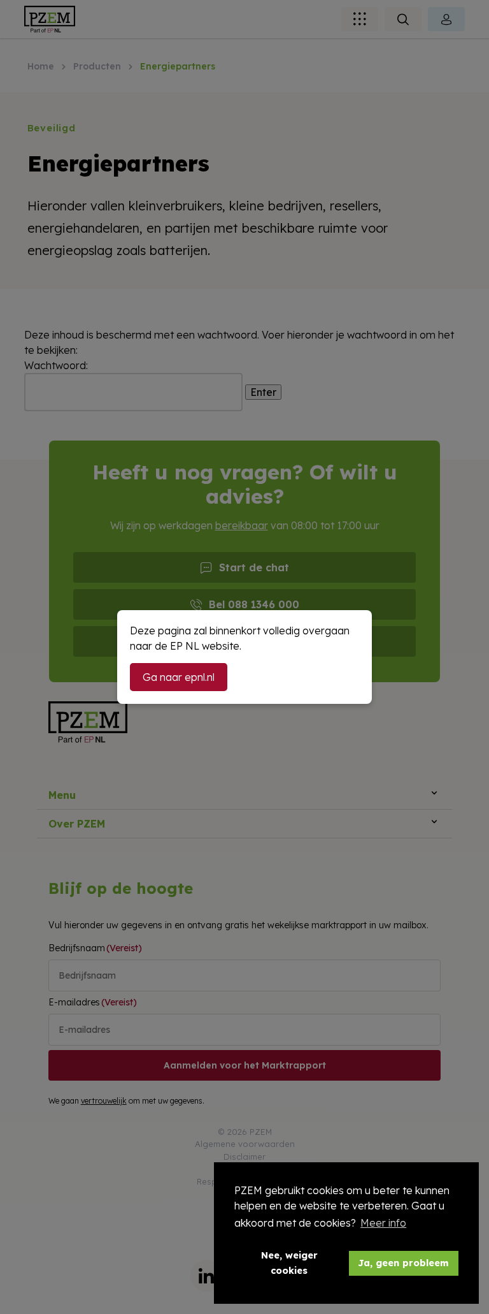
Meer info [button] (383, 1222)
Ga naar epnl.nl (179, 677)
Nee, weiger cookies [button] (289, 1263)
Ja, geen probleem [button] (403, 1263)
